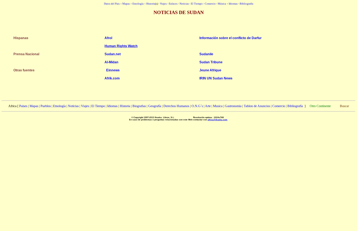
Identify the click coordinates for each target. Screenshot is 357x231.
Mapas (34, 106)
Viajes (163, 3)
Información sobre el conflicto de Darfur (230, 38)
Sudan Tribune (211, 62)
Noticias (184, 3)
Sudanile (206, 54)
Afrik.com (112, 78)
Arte (208, 106)
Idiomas (233, 3)
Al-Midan (111, 62)
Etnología (59, 106)
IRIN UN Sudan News (215, 78)
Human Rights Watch (121, 46)
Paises (23, 106)
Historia (150, 3)
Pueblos (45, 106)
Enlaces (173, 3)
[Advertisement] (178, 21)
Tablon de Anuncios (257, 106)
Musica (218, 106)
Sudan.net (113, 54)
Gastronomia (233, 106)
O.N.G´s (197, 106)
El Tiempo (197, 3)
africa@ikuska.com (217, 119)
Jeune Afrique (210, 70)
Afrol (108, 38)
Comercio (210, 3)
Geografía (154, 106)
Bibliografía (246, 3)
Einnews (113, 70)
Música (222, 3)
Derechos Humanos (176, 106)
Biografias (139, 106)
